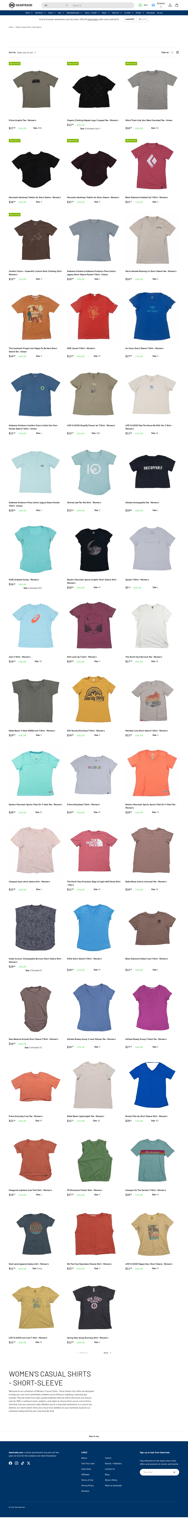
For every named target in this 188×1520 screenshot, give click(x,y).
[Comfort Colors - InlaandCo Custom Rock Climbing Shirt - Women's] (36, 240)
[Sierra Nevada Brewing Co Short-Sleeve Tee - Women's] (152, 240)
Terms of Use (87, 1480)
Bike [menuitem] (104, 12)
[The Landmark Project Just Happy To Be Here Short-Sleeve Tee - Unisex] (36, 317)
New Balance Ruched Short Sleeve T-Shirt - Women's (33, 1039)
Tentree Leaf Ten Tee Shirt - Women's (84, 502)
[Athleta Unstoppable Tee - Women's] (152, 471)
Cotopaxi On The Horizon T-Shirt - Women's (145, 1190)
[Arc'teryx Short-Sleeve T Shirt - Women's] (152, 317)
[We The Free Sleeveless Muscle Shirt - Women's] (94, 1232)
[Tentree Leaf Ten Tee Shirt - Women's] (94, 471)
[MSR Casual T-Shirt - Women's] (94, 317)
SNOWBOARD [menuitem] (72, 12)
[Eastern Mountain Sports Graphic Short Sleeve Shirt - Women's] (94, 548)
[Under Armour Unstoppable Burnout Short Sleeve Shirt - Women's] (36, 927)
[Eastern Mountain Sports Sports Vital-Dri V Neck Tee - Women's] (152, 773)
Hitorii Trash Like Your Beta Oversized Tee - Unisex (148, 120)
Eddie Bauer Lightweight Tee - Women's (85, 1116)
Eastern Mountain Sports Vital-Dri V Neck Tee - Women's (35, 804)
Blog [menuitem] (160, 12)
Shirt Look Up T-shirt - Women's (82, 656)
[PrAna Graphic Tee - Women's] (36, 89)
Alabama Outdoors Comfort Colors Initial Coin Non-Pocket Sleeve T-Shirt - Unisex (33, 427)
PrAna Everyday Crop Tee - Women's (26, 1116)
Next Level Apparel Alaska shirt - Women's (29, 1264)
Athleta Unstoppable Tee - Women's (142, 502)
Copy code (143, 19)
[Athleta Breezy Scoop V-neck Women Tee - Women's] (94, 1008)
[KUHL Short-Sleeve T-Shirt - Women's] (94, 927)
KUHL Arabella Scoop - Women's (24, 579)
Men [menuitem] (27, 12)
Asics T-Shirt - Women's (20, 656)
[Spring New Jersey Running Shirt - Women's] (94, 1306)
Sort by (12, 52)
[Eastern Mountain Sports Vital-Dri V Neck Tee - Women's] (36, 773)
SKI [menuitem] (59, 12)
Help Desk (86, 1469)
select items (92, 19)
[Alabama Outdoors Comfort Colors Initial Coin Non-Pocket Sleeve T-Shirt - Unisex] (36, 394)
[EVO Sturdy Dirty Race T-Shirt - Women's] (94, 699)
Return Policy (111, 1480)
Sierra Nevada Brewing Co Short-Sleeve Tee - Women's (150, 271)
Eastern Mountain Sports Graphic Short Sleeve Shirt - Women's (92, 581)
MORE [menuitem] (138, 12)
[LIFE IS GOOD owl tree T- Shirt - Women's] (36, 1306)
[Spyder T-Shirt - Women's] (152, 548)
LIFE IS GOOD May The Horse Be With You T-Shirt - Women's (148, 427)
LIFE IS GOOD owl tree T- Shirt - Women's (28, 1337)
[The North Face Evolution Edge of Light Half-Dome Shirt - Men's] (94, 850)
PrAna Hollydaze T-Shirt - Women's (83, 804)
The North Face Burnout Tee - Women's (143, 656)
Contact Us (110, 1469)
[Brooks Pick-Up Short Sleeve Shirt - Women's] (152, 1085)
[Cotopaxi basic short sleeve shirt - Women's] (36, 850)
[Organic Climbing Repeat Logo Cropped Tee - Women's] (94, 89)
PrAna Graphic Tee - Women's (22, 120)
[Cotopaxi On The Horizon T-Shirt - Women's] (152, 1159)
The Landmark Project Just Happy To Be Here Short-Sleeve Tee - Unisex (33, 350)
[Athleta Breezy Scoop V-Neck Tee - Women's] (152, 1008)
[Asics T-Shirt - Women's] (36, 625)
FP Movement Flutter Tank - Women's (84, 1190)
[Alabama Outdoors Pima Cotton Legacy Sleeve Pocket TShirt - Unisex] (36, 471)
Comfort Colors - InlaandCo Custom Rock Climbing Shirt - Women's (36, 273)
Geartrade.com (20, 1507)
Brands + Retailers (113, 1463)
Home (11, 27)
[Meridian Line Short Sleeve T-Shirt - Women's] (152, 699)
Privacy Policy (87, 1485)
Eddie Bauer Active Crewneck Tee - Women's (146, 881)
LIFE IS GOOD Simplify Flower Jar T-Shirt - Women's (91, 425)
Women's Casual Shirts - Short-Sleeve (28, 27)
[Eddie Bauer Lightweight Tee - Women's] (94, 1085)
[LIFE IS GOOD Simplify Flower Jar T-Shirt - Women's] (94, 394)
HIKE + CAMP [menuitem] (91, 12)
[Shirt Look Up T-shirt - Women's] (94, 625)
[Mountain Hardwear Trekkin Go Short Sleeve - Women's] (36, 166)
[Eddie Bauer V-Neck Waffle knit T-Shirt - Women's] (36, 699)
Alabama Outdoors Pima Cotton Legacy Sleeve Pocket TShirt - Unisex (34, 504)
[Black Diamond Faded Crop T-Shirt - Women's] (152, 927)
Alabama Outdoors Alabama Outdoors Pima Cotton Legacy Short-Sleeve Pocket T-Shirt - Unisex (91, 273)
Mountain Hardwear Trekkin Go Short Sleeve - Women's (35, 197)
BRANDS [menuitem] (151, 12)
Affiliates (85, 1474)
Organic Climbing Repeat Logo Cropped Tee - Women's (92, 120)
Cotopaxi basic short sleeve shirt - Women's (29, 881)
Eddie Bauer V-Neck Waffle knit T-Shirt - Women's (32, 730)
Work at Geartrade (113, 1485)
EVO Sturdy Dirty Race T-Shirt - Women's (86, 730)
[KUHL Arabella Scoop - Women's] (36, 548)
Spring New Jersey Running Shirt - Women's (87, 1337)
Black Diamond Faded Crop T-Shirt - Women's (146, 958)
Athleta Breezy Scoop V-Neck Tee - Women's (146, 1039)
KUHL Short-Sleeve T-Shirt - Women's (84, 958)
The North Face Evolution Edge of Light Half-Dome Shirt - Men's (93, 883)
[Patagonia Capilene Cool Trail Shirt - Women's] (36, 1159)
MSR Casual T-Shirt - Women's (81, 348)
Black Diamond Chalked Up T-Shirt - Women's (146, 197)
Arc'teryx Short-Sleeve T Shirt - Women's (144, 348)
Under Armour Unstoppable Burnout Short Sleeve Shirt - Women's (35, 960)
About (84, 1458)
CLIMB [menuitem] (127, 12)
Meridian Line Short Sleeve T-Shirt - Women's (146, 730)
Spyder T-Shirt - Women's (137, 579)
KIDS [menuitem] (50, 12)
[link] (82, 1352)
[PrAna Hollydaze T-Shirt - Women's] (94, 773)
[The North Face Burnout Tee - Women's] (152, 625)
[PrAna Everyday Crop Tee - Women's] (36, 1085)
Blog (107, 1474)
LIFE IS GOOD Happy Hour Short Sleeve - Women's (148, 1264)
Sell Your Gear (88, 1463)
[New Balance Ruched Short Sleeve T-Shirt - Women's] (36, 1008)
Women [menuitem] (39, 12)
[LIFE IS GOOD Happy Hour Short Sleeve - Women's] (152, 1232)
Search (108, 1458)
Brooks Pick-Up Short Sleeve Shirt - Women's (146, 1116)
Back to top (94, 1436)
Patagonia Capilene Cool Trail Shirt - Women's (30, 1190)
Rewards (85, 1491)
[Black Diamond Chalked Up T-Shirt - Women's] (152, 166)
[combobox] (87, 5)
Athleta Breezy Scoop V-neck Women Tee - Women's (91, 1039)
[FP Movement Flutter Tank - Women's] (94, 1159)
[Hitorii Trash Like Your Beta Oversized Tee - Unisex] (152, 89)
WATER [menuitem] (115, 12)
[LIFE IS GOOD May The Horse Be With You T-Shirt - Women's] (152, 394)
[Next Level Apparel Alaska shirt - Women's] (36, 1232)
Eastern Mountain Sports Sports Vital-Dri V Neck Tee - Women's (150, 806)
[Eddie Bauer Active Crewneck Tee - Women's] (152, 850)
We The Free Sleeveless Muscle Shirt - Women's (89, 1264)
